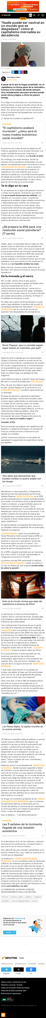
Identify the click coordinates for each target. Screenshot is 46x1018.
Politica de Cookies (23, 988)
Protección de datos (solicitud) (11, 991)
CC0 (2, 68)
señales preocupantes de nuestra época (23, 800)
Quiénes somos (6, 982)
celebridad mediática (11, 390)
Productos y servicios (8, 985)
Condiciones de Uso (19, 982)
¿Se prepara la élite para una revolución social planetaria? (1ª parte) (21, 230)
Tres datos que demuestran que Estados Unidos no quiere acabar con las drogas (21, 478)
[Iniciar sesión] (34, 15)
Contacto (19, 985)
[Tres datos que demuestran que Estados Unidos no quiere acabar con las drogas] (23, 459)
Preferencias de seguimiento (11, 993)
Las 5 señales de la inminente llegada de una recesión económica (22, 827)
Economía (6, 124)
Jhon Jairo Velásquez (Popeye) (20, 901)
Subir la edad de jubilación (13, 563)
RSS (24, 991)
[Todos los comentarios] (3, 1015)
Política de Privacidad (8, 988)
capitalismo (28, 897)
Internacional (20, 964)
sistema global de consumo (13, 167)
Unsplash (7, 68)
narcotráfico (5, 901)
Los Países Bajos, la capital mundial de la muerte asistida (22, 728)
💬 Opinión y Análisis (16, 897)
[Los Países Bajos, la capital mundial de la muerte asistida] (23, 710)
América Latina (7, 964)
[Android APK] (7, 999)
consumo (34, 901)
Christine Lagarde (9, 533)
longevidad (6, 630)
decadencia (38, 897)
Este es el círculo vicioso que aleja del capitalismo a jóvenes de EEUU (22, 602)
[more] (42, 142)
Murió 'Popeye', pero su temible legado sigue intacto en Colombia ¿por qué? (22, 346)
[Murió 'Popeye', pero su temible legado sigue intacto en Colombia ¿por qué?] (23, 328)
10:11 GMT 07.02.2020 (8, 39)
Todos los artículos (12, 80)
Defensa (41, 964)
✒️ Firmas (5, 897)
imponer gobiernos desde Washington (19, 859)
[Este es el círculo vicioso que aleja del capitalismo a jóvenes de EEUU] (23, 585)
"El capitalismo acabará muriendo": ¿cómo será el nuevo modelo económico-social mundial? (20, 133)
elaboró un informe (25, 496)
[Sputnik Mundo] (6, 16)
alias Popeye (36, 381)
